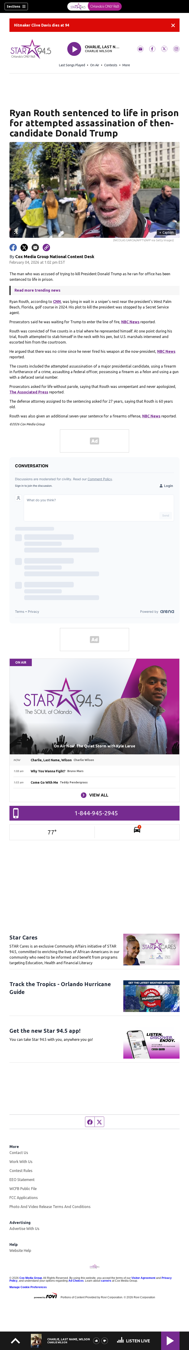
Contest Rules (20, 1171)
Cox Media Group (30, 1278)
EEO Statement (22, 1180)
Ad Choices (76, 1280)
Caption (166, 232)
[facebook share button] (13, 247)
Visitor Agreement (143, 1278)
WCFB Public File (23, 1189)
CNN (57, 301)
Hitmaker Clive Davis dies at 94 (41, 25)
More (126, 65)
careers (106, 1280)
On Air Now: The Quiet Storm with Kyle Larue (94, 746)
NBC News (130, 322)
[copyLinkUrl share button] (46, 247)
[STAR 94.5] (94, 6)
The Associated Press (28, 392)
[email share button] (35, 247)
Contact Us (18, 1153)
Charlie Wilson (98, 51)
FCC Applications (23, 1198)
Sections (13, 6)
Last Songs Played (72, 65)
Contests (110, 65)
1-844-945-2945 (96, 813)
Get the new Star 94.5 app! (44, 1031)
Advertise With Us (24, 1228)
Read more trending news (37, 290)
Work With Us (20, 1162)
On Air (94, 65)
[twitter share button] (24, 247)
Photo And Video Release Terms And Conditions (50, 1207)
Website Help (20, 1250)
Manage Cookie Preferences (28, 1287)
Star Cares (23, 937)
